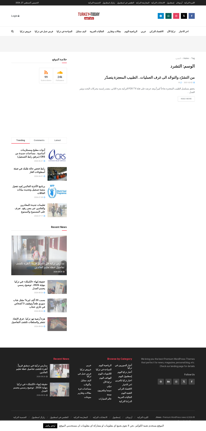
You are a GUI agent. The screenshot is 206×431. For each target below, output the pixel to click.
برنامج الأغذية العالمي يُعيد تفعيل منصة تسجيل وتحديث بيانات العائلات (28, 190)
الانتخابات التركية (158, 3)
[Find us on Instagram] (176, 16)
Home (186, 58)
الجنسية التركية (94, 3)
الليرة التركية (189, 3)
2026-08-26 (58, 272)
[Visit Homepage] (88, 15)
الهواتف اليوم (105, 378)
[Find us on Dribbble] (161, 382)
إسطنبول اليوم (125, 376)
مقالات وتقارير (114, 31)
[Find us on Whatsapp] (168, 16)
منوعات (87, 397)
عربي (143, 31)
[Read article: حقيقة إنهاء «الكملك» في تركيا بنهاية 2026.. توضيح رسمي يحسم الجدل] (57, 287)
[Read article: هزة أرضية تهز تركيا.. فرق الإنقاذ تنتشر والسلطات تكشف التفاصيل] (57, 324)
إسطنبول (170, 3)
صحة (109, 394)
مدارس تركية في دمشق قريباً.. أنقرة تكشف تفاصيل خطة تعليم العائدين (31, 369)
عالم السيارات (105, 398)
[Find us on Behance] (168, 382)
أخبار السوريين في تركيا (123, 366)
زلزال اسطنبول (109, 3)
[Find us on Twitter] (184, 16)
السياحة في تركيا (64, 31)
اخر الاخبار (184, 31)
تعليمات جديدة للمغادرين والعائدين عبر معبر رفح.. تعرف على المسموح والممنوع (30, 208)
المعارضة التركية (142, 3)
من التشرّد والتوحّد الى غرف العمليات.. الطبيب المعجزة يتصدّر (149, 77)
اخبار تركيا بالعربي (123, 380)
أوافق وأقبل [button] (50, 426)
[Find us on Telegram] (161, 16)
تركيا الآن (171, 31)
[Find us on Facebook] (192, 16)
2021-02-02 (188, 83)
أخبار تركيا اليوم (125, 372)
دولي (109, 386)
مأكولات (87, 384)
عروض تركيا (25, 31)
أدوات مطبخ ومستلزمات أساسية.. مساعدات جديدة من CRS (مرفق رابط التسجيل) (30, 153)
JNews (158, 417)
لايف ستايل (81, 31)
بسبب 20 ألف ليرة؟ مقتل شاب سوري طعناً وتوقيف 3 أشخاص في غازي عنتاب (29, 303)
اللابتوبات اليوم (105, 373)
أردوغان (179, 3)
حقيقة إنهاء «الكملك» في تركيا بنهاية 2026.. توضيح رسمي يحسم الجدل (29, 285)
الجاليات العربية (97, 31)
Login (14, 16)
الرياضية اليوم (131, 31)
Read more (185, 98)
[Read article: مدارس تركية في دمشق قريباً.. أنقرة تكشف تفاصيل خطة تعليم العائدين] (39, 255)
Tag (193, 58)
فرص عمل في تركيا (44, 31)
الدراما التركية (125, 401)
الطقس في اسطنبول (125, 3)
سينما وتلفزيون (105, 390)
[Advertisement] (103, 43)
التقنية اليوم (126, 393)
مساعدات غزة (84, 388)
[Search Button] (12, 31)
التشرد (178, 58)
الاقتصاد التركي (157, 31)
